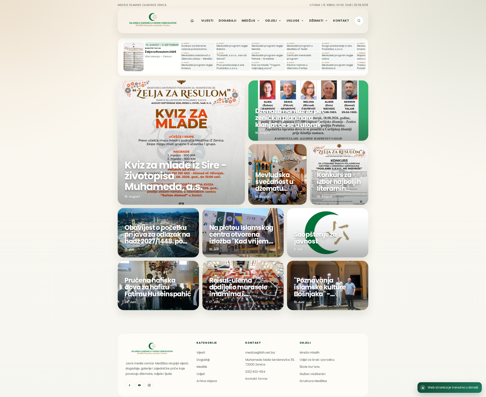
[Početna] (192, 20)
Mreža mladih (310, 352)
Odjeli (200, 374)
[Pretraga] (359, 20)
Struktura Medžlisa (313, 381)
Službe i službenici (312, 374)
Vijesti (200, 352)
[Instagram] (149, 385)
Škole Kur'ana (310, 367)
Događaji (203, 360)
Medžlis (201, 367)
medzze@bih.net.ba (260, 352)
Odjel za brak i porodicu (317, 360)
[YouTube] (139, 385)
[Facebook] (129, 385)
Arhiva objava (206, 381)
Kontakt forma (256, 379)
